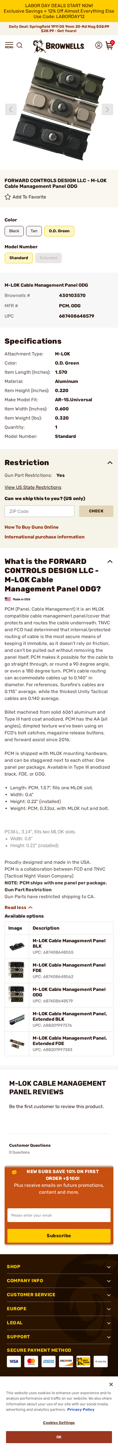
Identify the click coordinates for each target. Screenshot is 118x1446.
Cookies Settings (59, 1423)
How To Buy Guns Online (32, 527)
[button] (9, 45)
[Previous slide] (11, 109)
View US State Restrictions (33, 487)
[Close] (111, 1384)
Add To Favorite (29, 197)
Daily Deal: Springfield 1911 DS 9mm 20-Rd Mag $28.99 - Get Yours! (59, 28)
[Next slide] (107, 109)
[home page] (59, 46)
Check (96, 511)
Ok (58, 1437)
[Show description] (19, 907)
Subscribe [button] (59, 1235)
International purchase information (44, 537)
